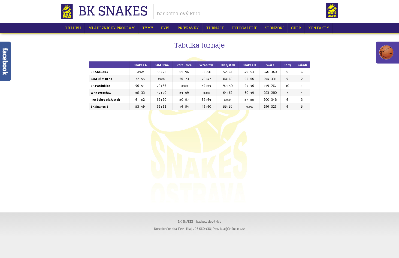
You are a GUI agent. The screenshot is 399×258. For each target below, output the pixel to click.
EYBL (165, 28)
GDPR (296, 28)
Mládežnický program (111, 28)
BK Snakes (112, 11)
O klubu (73, 28)
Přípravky (188, 28)
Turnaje (215, 28)
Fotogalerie (244, 28)
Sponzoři (274, 28)
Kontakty (318, 28)
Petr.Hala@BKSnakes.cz (229, 228)
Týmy (147, 28)
